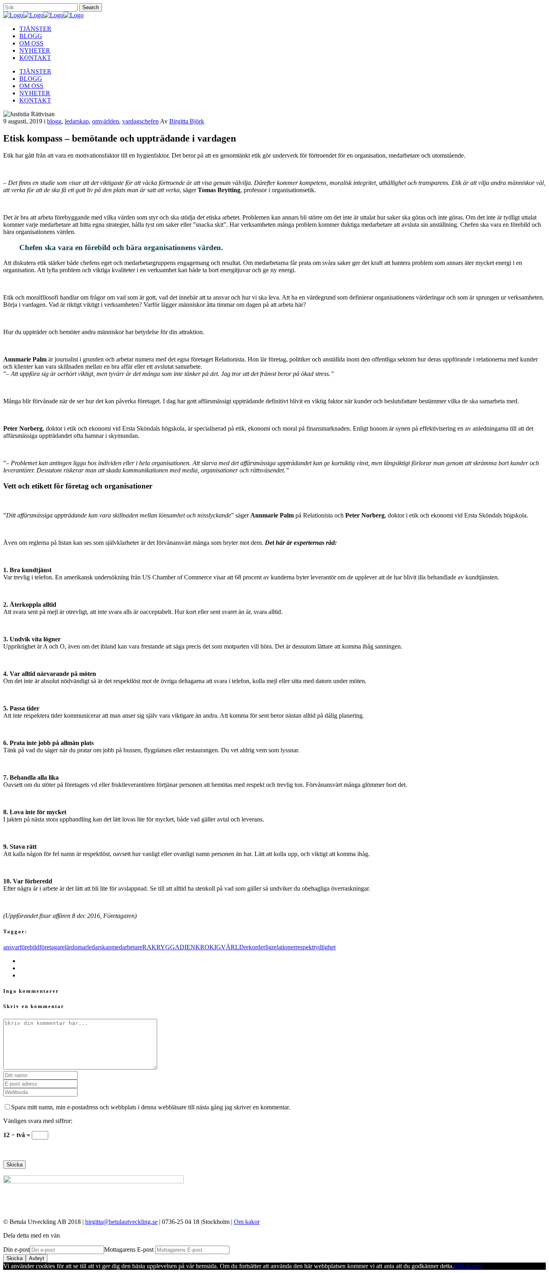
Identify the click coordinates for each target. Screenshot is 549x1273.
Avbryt (36, 1258)
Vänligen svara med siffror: (37, 1120)
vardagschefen (140, 121)
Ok (458, 1266)
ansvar (11, 947)
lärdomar (76, 947)
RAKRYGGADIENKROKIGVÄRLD (193, 947)
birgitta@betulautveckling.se (121, 1221)
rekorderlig (258, 947)
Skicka (14, 1258)
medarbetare (126, 947)
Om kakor (247, 1221)
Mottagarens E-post (129, 1249)
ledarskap (77, 121)
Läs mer (472, 1266)
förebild (29, 947)
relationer (283, 947)
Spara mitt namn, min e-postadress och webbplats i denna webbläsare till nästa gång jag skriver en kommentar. (150, 1107)
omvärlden (105, 121)
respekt (304, 947)
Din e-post (16, 1249)
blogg (54, 121)
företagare (52, 947)
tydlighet (324, 947)
